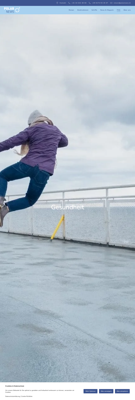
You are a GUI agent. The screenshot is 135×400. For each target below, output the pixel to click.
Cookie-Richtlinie (26, 396)
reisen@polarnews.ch (122, 3)
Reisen (71, 10)
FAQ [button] (118, 10)
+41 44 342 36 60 (79, 3)
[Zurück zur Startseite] (12, 10)
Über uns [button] (127, 10)
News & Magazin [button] (107, 10)
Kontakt (63, 3)
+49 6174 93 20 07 (100, 3)
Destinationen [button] (82, 10)
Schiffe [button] (94, 10)
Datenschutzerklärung (12, 396)
